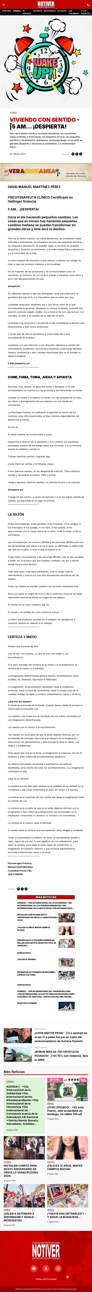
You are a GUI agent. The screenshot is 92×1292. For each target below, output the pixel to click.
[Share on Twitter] (73, 154)
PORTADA (6, 11)
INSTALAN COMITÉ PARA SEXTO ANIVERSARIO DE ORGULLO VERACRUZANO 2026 (37, 917)
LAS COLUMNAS (73, 12)
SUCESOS (37, 11)
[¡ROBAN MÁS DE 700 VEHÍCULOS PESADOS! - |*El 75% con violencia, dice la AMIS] (18, 1054)
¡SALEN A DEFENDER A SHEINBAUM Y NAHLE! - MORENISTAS (20, 1217)
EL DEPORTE (27, 12)
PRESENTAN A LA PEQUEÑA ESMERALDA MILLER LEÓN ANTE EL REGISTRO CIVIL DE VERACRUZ (36, 943)
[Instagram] (58, 1268)
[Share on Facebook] (77, 154)
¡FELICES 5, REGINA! (26, 959)
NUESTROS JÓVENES (27, 1003)
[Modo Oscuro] (88, 4)
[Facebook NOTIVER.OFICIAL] (33, 1268)
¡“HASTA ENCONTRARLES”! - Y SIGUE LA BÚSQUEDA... (66, 1215)
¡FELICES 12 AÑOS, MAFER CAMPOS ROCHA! (64, 1167)
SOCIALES (62, 11)
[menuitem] (46, 1279)
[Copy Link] (80, 154)
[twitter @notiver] (46, 1268)
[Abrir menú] (3, 4)
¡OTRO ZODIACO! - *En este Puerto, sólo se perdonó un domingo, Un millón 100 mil (65, 1111)
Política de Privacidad (46, 1279)
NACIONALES (50, 11)
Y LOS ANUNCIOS (86, 12)
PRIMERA (17, 11)
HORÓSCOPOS (24, 953)
